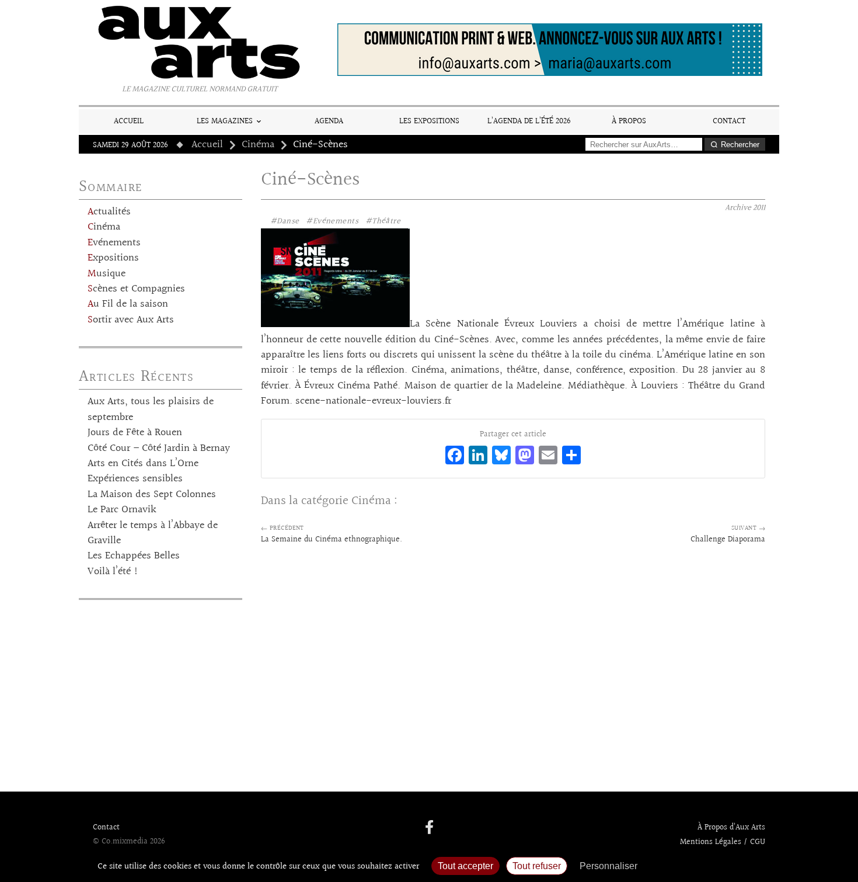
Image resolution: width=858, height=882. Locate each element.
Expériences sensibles (135, 479)
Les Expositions (429, 121)
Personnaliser (608, 866)
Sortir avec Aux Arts (131, 320)
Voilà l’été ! (113, 572)
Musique (106, 274)
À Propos (629, 121)
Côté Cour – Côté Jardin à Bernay (159, 448)
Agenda (329, 121)
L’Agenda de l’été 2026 (529, 121)
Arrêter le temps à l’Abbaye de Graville (153, 533)
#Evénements (332, 221)
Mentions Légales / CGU (722, 842)
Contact (729, 121)
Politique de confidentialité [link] (706, 866)
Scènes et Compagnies (136, 289)
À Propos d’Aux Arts (731, 827)
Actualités (109, 212)
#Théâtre (382, 221)
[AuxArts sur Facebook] (429, 828)
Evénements (114, 243)
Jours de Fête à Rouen (135, 433)
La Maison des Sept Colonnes (152, 495)
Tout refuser (536, 866)
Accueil (129, 121)
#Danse (284, 221)
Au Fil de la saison (128, 304)
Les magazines (225, 121)
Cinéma (258, 144)
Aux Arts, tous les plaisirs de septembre (151, 409)
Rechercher (740, 144)
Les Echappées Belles (134, 556)
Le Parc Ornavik (122, 510)
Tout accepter (465, 866)
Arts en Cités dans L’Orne (143, 464)
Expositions (113, 258)
